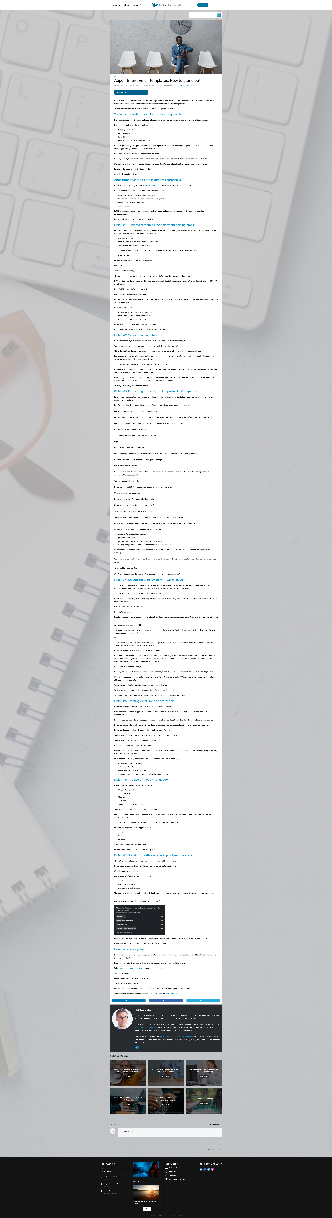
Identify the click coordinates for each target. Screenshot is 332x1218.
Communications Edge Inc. (185, 85)
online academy (172, 994)
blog (115, 76)
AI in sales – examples (204, 1099)
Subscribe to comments (216, 1149)
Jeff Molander (143, 1010)
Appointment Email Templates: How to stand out (157, 80)
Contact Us (108, 1164)
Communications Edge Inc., (145, 1027)
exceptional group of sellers (131, 968)
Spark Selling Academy (151, 185)
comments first (216, 1124)
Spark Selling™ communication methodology (176, 1036)
